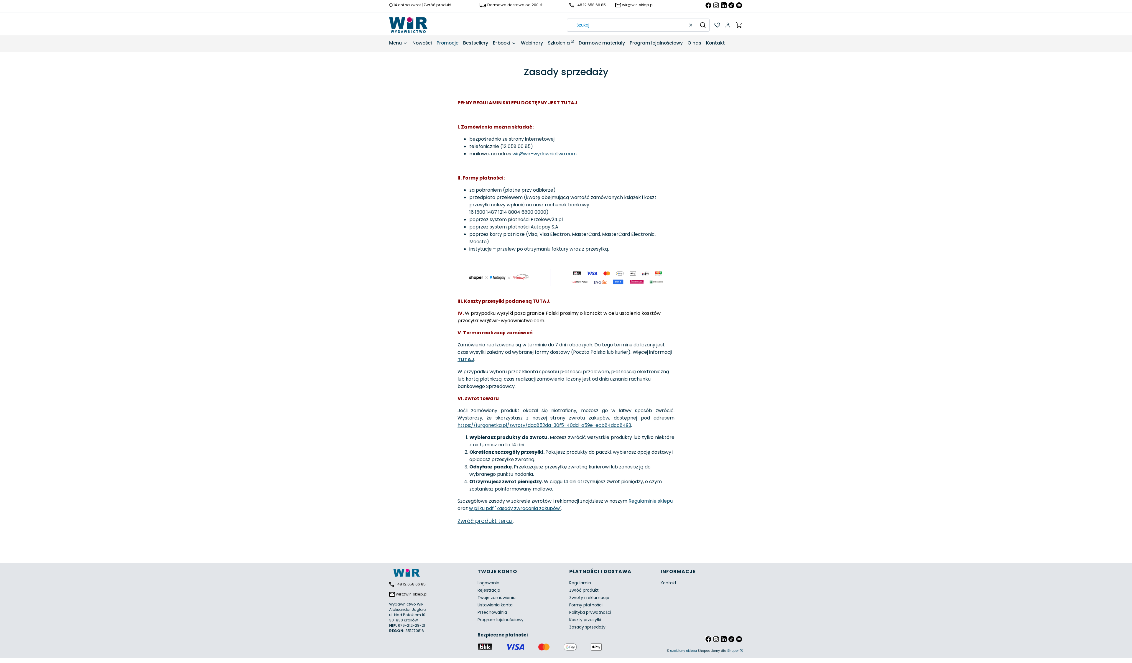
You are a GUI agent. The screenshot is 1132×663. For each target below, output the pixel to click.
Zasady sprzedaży (587, 627)
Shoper (733, 650)
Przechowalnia (492, 612)
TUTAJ (569, 102)
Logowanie (488, 583)
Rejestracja (489, 590)
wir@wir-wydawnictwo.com (544, 153)
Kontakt (669, 583)
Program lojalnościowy (501, 620)
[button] (702, 25)
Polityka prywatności (590, 612)
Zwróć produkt (584, 590)
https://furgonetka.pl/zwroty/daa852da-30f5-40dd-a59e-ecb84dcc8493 (544, 425)
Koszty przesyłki (585, 620)
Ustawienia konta (495, 605)
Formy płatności (586, 605)
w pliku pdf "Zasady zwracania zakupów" (515, 508)
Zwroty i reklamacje (589, 598)
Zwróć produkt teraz (485, 521)
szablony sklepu (683, 650)
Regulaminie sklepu (650, 501)
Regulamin (580, 583)
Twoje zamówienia (497, 598)
